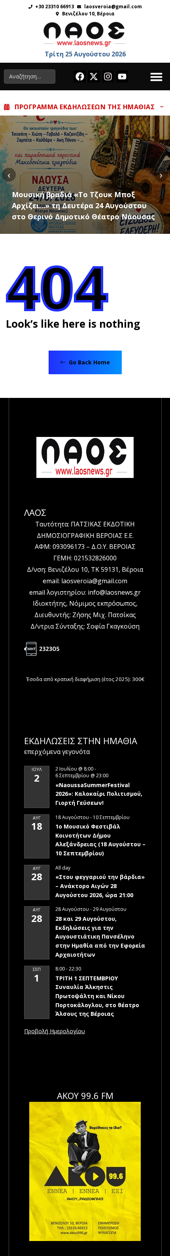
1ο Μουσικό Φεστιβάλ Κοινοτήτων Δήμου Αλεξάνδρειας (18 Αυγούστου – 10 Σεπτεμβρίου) (100, 840)
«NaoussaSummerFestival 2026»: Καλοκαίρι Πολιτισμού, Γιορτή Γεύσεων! (98, 793)
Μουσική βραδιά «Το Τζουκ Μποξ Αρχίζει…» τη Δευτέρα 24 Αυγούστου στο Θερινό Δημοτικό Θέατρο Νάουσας (83, 205)
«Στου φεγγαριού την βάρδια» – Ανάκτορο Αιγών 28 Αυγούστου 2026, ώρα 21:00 (100, 885)
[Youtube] (122, 77)
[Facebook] (80, 77)
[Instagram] (108, 77)
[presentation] (9, 174)
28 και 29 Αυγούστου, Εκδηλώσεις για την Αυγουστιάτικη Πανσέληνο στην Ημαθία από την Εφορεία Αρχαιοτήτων (100, 936)
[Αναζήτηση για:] (29, 76)
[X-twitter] (94, 77)
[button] (156, 76)
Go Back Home (88, 362)
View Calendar (54, 1031)
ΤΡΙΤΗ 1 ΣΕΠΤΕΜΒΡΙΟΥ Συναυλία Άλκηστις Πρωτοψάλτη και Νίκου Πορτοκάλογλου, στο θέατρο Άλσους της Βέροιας (97, 996)
